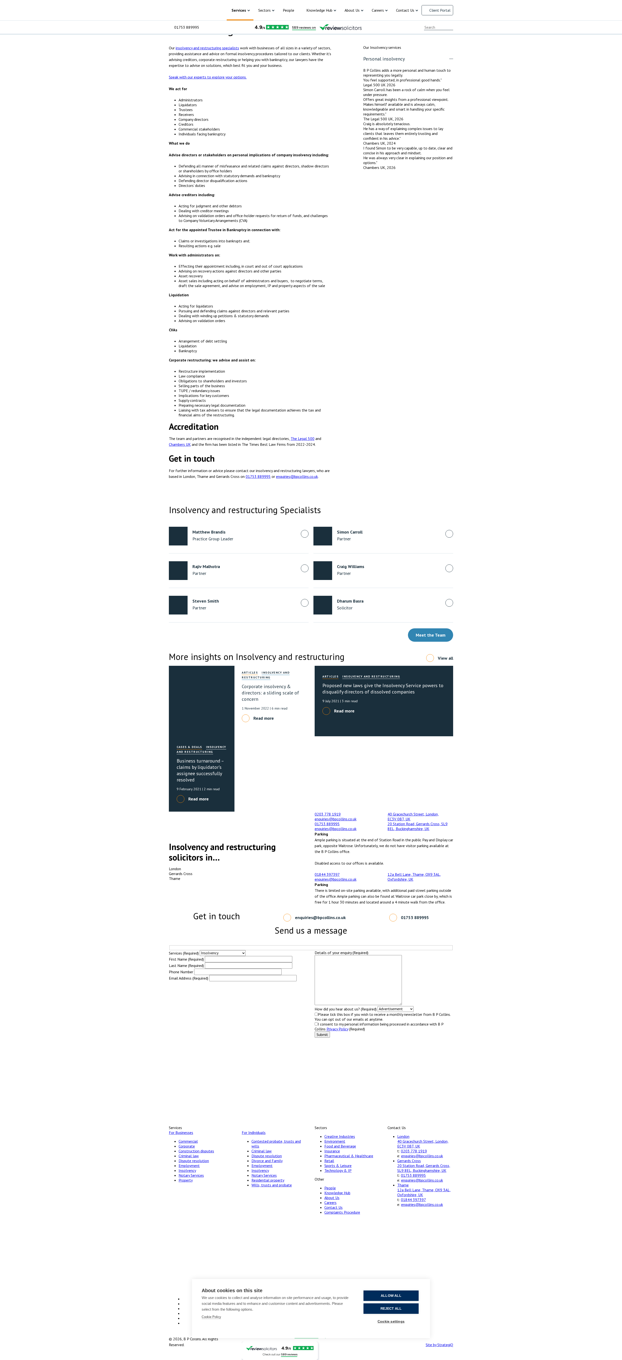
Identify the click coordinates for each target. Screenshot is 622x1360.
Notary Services (191, 1175)
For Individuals (254, 1132)
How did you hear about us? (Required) (346, 1008)
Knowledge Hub (319, 10)
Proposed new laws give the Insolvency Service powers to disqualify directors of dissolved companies (382, 688)
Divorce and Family (267, 1160)
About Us (352, 10)
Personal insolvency (384, 59)
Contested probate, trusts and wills (276, 1144)
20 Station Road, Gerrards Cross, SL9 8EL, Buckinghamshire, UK (418, 826)
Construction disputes (196, 1151)
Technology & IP (338, 1170)
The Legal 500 (302, 438)
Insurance (332, 1151)
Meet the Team (430, 635)
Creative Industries (339, 1136)
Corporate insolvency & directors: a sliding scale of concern (270, 692)
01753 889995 (186, 27)
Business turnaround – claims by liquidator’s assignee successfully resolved (200, 770)
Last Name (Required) (186, 965)
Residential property (267, 1180)
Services (239, 10)
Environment (334, 1141)
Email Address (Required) (188, 978)
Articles (250, 672)
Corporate (187, 1146)
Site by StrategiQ (439, 1344)
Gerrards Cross (409, 1160)
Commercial (188, 1141)
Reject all (391, 1308)
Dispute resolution (194, 1160)
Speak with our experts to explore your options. (208, 77)
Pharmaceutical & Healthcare (348, 1155)
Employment (189, 1165)
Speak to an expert (437, 42)
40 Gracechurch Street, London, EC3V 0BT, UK (423, 1144)
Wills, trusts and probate (271, 1185)
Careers (378, 10)
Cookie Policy (211, 1317)
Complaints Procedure (342, 1212)
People (288, 10)
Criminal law (189, 1155)
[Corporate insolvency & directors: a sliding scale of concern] (201, 701)
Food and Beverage (340, 1146)
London (403, 1136)
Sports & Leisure (338, 1165)
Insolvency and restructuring (371, 676)
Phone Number (181, 971)
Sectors (264, 10)
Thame (403, 1185)
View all (445, 658)
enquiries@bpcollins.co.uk (297, 476)
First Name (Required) (186, 959)
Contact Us (405, 10)
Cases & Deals (189, 747)
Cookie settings (391, 1321)
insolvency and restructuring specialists (207, 47)
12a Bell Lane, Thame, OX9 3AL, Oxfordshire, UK (424, 1192)
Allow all (391, 1296)
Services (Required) (184, 952)
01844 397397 (327, 874)
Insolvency (187, 1170)
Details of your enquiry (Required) (341, 952)
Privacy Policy (337, 1029)
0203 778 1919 (328, 814)
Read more (263, 718)
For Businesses (181, 1132)
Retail (329, 1160)
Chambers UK (180, 444)
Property (186, 1180)
